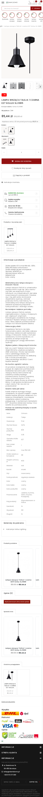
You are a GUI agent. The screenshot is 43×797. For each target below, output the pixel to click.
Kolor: (4, 125)
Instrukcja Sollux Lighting (16, 529)
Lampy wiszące (12, 20)
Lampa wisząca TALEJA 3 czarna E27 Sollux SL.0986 (10, 243)
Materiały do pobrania (14, 523)
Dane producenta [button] (8, 702)
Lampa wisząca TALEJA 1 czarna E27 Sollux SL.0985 (10, 686)
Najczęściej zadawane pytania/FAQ (15, 762)
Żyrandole (4, 19)
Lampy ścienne (34, 20)
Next (40, 87)
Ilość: (4, 148)
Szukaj (37, 8)
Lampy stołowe (26, 20)
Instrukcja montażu (12, 182)
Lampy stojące (19, 20)
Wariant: (5, 136)
